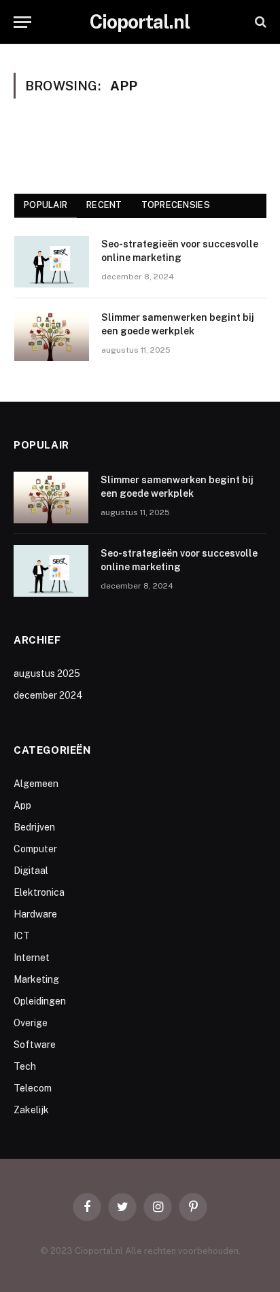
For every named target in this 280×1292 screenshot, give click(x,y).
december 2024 (48, 695)
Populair (45, 205)
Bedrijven (34, 827)
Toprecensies (175, 205)
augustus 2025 (47, 673)
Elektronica (39, 892)
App (22, 805)
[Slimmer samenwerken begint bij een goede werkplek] (51, 335)
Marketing (36, 979)
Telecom (33, 1088)
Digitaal (31, 870)
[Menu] (22, 22)
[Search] (259, 22)
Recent (104, 205)
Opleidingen (40, 1001)
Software (35, 1044)
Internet (32, 957)
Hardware (35, 914)
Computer (35, 848)
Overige (31, 1022)
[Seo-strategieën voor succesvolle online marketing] (51, 261)
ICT (22, 935)
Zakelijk (31, 1109)
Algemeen (36, 783)
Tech (25, 1066)
